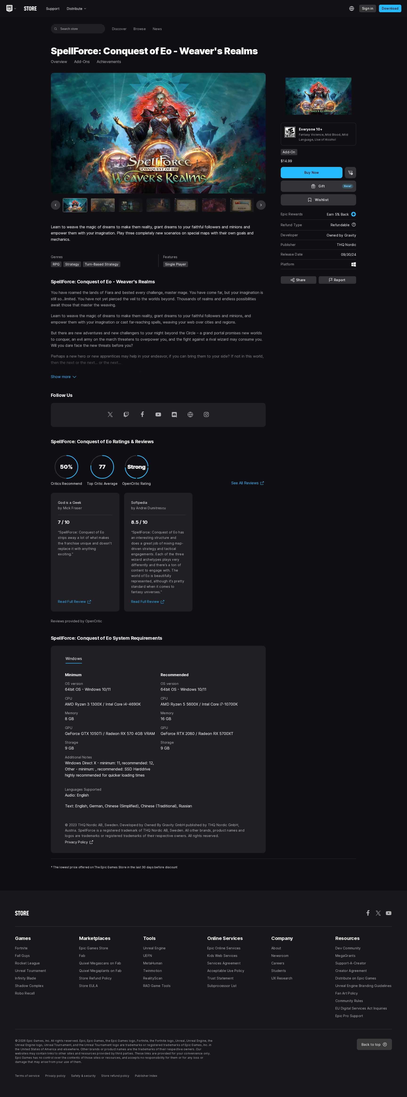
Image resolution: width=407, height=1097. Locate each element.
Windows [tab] (73, 658)
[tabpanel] (158, 720)
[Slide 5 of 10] (186, 205)
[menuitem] (119, 29)
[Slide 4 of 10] (158, 205)
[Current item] (75, 205)
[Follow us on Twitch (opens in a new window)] (126, 415)
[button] (158, 377)
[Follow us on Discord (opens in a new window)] (174, 415)
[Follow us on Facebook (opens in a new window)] (142, 415)
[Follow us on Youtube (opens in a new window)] (158, 415)
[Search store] (55, 28)
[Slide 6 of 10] (214, 205)
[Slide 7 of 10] (242, 205)
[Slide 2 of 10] (103, 205)
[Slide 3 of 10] (130, 205)
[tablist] (158, 658)
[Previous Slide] (55, 205)
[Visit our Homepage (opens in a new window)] (190, 415)
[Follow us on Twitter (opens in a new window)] (110, 415)
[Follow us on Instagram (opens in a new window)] (206, 415)
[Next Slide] (261, 205)
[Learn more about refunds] (353, 225)
